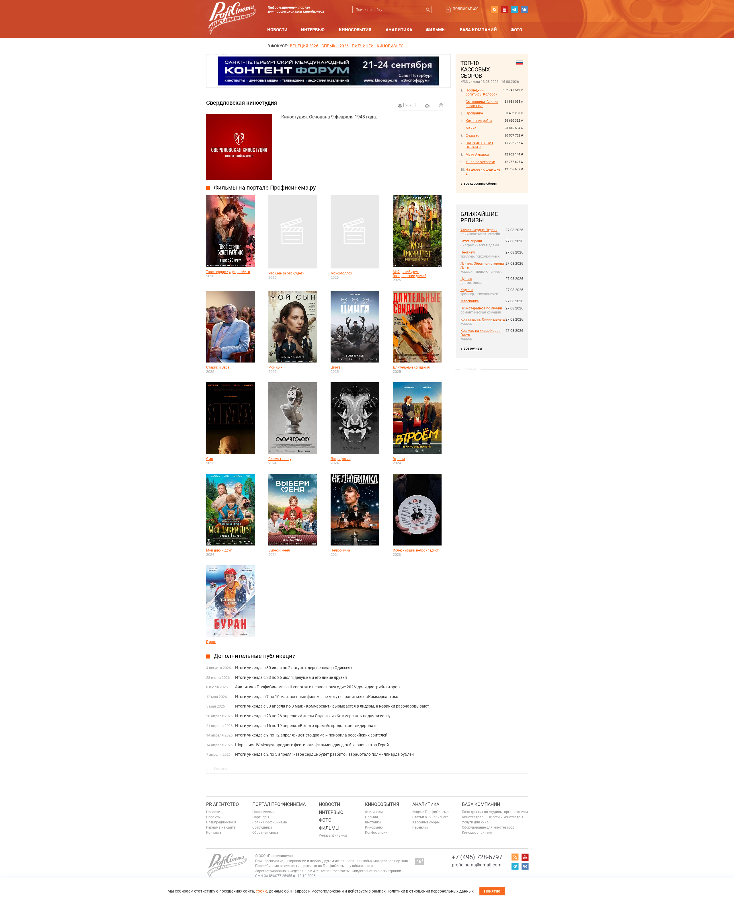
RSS (494, 9)
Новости (277, 29)
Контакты (214, 833)
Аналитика (399, 29)
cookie (261, 891)
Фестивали (374, 812)
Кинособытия (355, 29)
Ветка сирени (471, 241)
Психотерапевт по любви (481, 308)
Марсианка (469, 301)
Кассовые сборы (426, 822)
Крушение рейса (479, 121)
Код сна (466, 290)
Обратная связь (265, 833)
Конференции (376, 833)
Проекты (213, 817)
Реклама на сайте (220, 827)
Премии (371, 817)
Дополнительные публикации (255, 655)
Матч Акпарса (477, 155)
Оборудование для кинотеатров (488, 827)
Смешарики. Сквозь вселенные (482, 104)
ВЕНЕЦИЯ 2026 (304, 46)
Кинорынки (374, 827)
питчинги (363, 46)
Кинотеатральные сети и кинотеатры (492, 817)
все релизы (473, 348)
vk (524, 9)
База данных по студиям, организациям (495, 812)
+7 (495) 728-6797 (477, 857)
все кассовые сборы (480, 184)
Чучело (466, 279)
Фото (516, 29)
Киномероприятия (477, 833)
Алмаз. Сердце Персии (478, 230)
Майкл (471, 128)
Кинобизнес (390, 46)
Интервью (313, 29)
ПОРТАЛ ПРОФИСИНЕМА (279, 804)
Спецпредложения (221, 822)
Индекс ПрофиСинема (430, 812)
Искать (428, 9)
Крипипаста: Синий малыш (482, 319)
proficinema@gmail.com (476, 865)
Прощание (474, 113)
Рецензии (420, 827)
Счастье (472, 136)
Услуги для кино (475, 822)
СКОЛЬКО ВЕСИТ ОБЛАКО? (479, 145)
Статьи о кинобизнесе (430, 817)
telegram (514, 9)
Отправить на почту (441, 105)
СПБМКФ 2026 (335, 46)
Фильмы (436, 29)
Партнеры (260, 817)
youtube (504, 9)
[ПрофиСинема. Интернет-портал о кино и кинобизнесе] (232, 12)
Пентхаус (468, 252)
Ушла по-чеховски (480, 162)
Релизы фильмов (333, 835)
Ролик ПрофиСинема (269, 822)
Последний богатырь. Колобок (481, 92)
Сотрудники (262, 827)
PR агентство (222, 804)
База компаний (478, 29)
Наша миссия (263, 812)
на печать (427, 106)
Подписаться (466, 9)
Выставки (373, 822)
